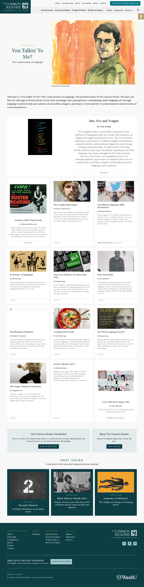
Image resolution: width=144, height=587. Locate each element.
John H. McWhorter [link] (63, 209)
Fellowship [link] (86, 3)
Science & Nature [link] (95, 10)
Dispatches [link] (119, 10)
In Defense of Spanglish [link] (21, 274)
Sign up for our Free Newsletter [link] (125, 3)
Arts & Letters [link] (47, 10)
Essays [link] (109, 10)
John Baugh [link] (105, 126)
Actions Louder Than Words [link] (28, 220)
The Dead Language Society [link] (111, 332)
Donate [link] (103, 3)
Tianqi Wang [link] (60, 281)
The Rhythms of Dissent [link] (21, 332)
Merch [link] (95, 3)
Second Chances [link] (28, 505)
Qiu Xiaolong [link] (61, 336)
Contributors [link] (67, 3)
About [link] (77, 3)
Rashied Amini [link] (61, 368)
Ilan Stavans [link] (16, 279)
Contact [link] (10, 548)
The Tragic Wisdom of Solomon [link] (25, 386)
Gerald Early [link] (104, 279)
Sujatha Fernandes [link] (19, 336)
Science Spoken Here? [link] (64, 364)
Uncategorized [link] (105, 243)
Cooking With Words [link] (64, 332)
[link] (141, 16)
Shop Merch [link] (114, 446)
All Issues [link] (36, 534)
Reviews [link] (128, 10)
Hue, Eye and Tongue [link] (104, 121)
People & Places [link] (79, 10)
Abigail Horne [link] (17, 390)
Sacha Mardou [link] (117, 406)
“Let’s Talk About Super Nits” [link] (116, 402)
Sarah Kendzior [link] (105, 211)
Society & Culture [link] (63, 10)
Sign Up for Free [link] (48, 446)
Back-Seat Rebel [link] (105, 274)
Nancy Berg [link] (104, 336)
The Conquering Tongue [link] (66, 204)
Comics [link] (110, 418)
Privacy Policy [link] (14, 574)
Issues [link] (57, 3)
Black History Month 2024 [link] (72, 498)
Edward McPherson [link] (29, 224)
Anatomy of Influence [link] (116, 498)
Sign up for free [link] (61, 561)
